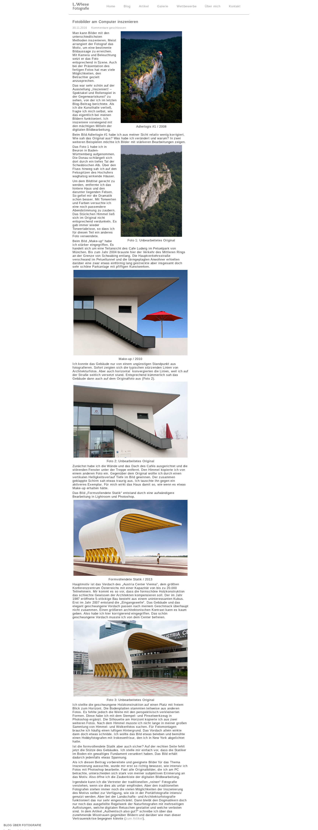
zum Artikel (134, 818)
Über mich (212, 6)
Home (111, 6)
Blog (127, 6)
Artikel (144, 6)
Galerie (162, 6)
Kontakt (235, 6)
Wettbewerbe (186, 6)
